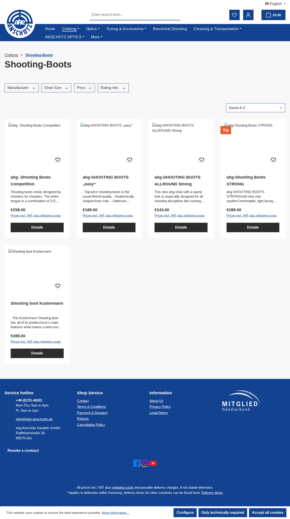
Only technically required (222, 512)
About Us (156, 401)
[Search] (175, 15)
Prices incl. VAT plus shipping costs (36, 215)
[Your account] (248, 15)
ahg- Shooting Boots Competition (31, 180)
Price (81, 88)
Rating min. (110, 88)
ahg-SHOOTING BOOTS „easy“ (106, 180)
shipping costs (122, 487)
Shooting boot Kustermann (37, 303)
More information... (115, 512)
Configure (185, 512)
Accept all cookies (267, 512)
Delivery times (212, 493)
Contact (83, 401)
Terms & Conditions (91, 407)
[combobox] (130, 15)
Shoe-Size (53, 88)
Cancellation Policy (91, 425)
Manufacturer (18, 88)
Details (37, 227)
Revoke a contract (23, 450)
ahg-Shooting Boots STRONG (246, 180)
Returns (83, 419)
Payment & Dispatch (92, 413)
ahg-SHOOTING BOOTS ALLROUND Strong (178, 180)
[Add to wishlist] (57, 160)
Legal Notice (159, 413)
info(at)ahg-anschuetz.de (34, 419)
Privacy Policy (160, 407)
